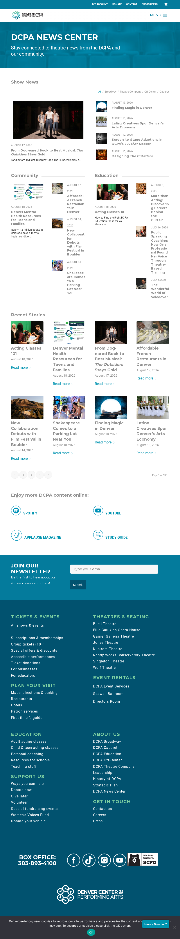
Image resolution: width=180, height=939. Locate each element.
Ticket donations (25, 663)
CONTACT (131, 4)
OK (91, 932)
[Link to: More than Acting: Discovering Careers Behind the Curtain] (141, 188)
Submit (78, 585)
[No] (174, 927)
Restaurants (21, 699)
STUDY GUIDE (116, 537)
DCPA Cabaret (105, 748)
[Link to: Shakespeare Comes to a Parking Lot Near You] (57, 265)
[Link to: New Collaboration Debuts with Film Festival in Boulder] (57, 223)
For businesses (24, 669)
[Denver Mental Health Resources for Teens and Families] (69, 332)
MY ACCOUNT (100, 4)
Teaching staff (24, 766)
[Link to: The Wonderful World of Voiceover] (141, 283)
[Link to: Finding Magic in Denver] (101, 106)
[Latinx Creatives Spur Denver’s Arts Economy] (153, 407)
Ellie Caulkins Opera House (116, 630)
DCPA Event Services (111, 686)
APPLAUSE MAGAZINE (42, 537)
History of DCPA (107, 779)
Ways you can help (27, 784)
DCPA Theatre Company (114, 766)
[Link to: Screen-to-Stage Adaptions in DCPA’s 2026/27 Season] (101, 138)
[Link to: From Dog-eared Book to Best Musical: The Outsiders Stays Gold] (48, 120)
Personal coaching (27, 754)
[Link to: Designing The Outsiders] (101, 155)
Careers (99, 815)
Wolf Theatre (104, 668)
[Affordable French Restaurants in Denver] (153, 332)
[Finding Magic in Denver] (111, 407)
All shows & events (27, 625)
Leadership (102, 773)
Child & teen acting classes (34, 748)
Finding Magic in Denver (132, 108)
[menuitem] (100, 4)
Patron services (24, 711)
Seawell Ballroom (108, 694)
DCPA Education (107, 754)
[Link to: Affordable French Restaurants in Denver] (57, 188)
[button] (155, 15)
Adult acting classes (29, 741)
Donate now (21, 790)
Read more (19, 367)
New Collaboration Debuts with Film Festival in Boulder (76, 242)
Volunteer (19, 802)
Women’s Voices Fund (30, 815)
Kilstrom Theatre (107, 649)
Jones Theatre (105, 642)
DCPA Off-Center (107, 760)
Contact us (102, 809)
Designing (132, 156)
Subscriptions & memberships (37, 638)
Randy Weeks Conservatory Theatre (124, 655)
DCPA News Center (109, 791)
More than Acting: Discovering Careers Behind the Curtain (160, 208)
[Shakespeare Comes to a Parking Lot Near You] (69, 407)
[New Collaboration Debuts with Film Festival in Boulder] (27, 407)
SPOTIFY (30, 513)
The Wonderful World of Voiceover (160, 291)
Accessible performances (33, 657)
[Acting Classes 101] (27, 332)
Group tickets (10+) (28, 644)
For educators (23, 675)
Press (98, 821)
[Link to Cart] (165, 4)
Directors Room (106, 701)
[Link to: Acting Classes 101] (112, 192)
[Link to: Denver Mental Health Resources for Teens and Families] (28, 192)
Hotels (16, 705)
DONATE (117, 4)
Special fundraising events (34, 809)
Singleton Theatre (108, 661)
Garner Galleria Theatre (113, 636)
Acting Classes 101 (110, 212)
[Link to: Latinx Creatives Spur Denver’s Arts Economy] (101, 122)
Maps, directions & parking (34, 693)
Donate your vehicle (28, 821)
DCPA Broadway (107, 741)
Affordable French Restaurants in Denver (75, 204)
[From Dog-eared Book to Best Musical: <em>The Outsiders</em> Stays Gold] (111, 332)
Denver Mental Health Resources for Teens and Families (26, 218)
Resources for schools (30, 760)
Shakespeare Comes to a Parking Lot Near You (76, 283)
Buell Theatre (104, 624)
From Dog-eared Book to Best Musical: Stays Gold (109, 359)
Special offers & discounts (34, 650)
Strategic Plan (105, 785)
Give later (19, 796)
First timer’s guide (26, 718)
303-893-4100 (37, 863)
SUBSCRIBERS (150, 4)
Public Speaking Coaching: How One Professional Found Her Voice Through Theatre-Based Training (159, 252)
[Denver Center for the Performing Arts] (90, 894)
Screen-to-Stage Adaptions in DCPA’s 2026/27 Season (137, 142)
